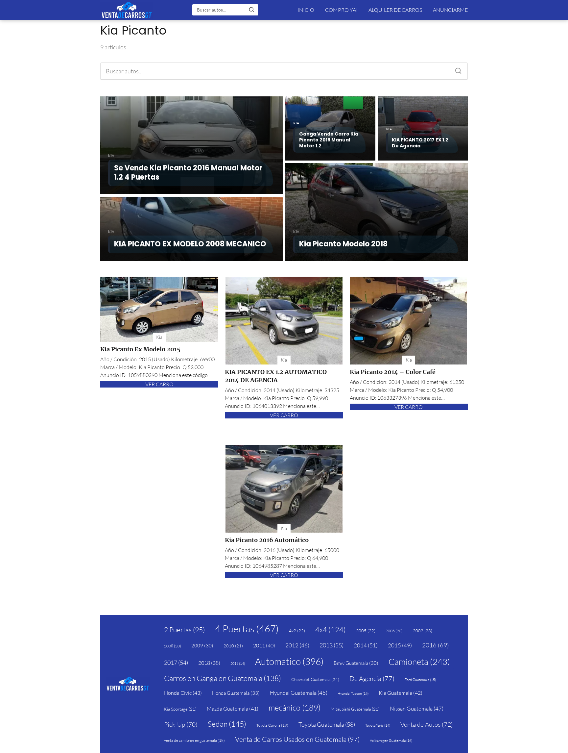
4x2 (297, 630)
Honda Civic (183, 693)
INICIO (305, 10)
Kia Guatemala (400, 693)
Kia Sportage (180, 709)
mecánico (294, 708)
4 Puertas (247, 629)
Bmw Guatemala (356, 663)
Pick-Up (181, 724)
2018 (209, 663)
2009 (202, 645)
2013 (331, 645)
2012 (297, 645)
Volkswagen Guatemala (391, 740)
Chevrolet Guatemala (315, 679)
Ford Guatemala (420, 679)
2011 (264, 645)
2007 (422, 630)
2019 (237, 663)
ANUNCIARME (450, 10)
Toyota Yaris (377, 725)
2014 (366, 645)
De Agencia (371, 678)
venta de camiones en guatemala (194, 740)
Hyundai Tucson (353, 693)
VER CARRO (159, 384)
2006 (394, 630)
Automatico (289, 661)
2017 (176, 662)
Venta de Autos (426, 724)
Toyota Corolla (272, 725)
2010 (233, 645)
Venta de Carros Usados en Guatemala (297, 739)
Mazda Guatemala (232, 708)
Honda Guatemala (236, 693)
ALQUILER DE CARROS (395, 10)
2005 (365, 630)
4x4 (330, 629)
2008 (172, 645)
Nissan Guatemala (416, 708)
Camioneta (419, 661)
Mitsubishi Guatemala (355, 709)
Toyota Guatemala (326, 724)
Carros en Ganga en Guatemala (222, 678)
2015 (400, 645)
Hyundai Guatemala (298, 692)
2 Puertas (184, 629)
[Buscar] (251, 9)
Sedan (227, 723)
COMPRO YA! (341, 10)
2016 (435, 645)
